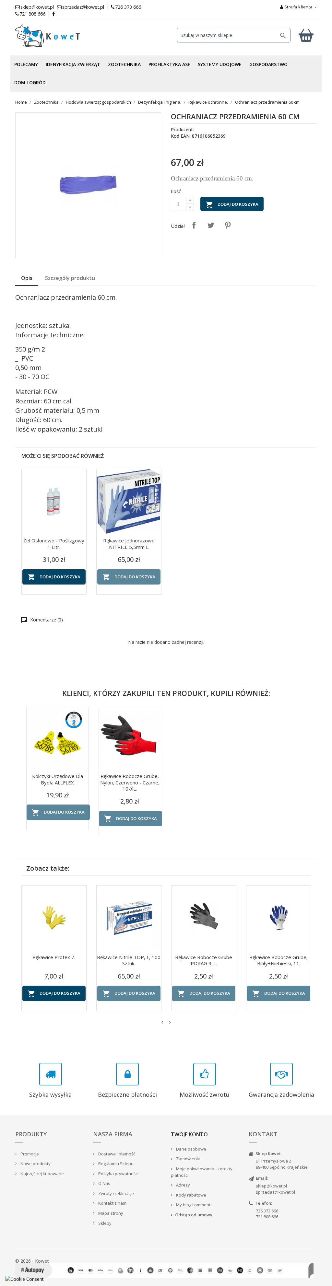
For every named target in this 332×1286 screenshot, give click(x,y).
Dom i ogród (30, 82)
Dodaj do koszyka (232, 205)
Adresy (182, 1185)
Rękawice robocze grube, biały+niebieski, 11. (278, 960)
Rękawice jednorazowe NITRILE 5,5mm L (129, 543)
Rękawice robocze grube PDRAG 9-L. (203, 960)
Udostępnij (193, 225)
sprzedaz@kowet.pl (275, 1192)
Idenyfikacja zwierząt (73, 64)
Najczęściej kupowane (41, 1173)
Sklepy (104, 1223)
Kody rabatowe (190, 1195)
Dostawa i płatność (116, 1154)
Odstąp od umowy (193, 1215)
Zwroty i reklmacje (115, 1193)
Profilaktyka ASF (169, 64)
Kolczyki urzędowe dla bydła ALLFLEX (57, 779)
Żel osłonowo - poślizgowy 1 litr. (53, 543)
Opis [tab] (26, 278)
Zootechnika (124, 64)
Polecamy (26, 64)
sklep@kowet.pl (271, 1186)
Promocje (29, 1154)
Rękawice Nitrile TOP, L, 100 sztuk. (128, 960)
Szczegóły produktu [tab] (70, 278)
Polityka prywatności (117, 1173)
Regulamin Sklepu (115, 1163)
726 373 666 (128, 7)
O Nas (103, 1183)
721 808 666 (32, 14)
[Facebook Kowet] (53, 14)
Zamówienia (187, 1159)
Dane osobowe (190, 1149)
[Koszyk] (306, 35)
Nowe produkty (35, 1163)
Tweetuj (210, 225)
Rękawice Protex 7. (53, 957)
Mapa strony (110, 1213)
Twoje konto (189, 1134)
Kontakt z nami (112, 1203)
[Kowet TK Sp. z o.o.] (62, 35)
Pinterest (227, 225)
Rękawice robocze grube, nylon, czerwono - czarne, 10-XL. (130, 782)
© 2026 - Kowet (32, 1261)
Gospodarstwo (268, 64)
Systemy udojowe (220, 64)
